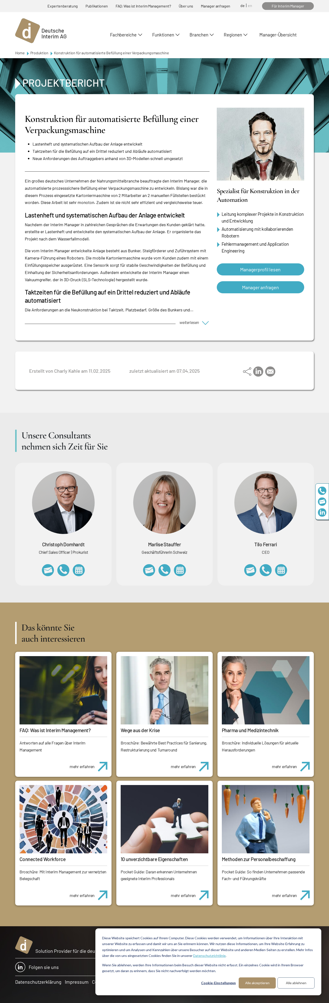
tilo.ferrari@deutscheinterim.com (250, 570)
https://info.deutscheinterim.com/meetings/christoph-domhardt (79, 570)
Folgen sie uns (44, 967)
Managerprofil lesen (260, 269)
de (242, 5)
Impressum (77, 982)
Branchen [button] (199, 34)
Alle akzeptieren (257, 983)
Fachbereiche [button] (123, 34)
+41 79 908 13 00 (164, 570)
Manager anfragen (215, 6)
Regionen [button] (233, 34)
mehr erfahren (82, 766)
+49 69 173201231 (266, 570)
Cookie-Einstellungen (218, 983)
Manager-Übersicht (277, 34)
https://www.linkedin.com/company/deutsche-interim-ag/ (322, 512)
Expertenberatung (62, 6)
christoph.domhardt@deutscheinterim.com (48, 570)
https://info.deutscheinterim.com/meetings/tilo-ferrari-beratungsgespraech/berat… (281, 570)
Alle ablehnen (296, 983)
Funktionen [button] (163, 34)
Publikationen (97, 6)
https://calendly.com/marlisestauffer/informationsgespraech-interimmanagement (180, 570)
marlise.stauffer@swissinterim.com (149, 570)
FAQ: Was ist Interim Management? (143, 6)
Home (20, 52)
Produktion (39, 52)
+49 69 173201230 (322, 490)
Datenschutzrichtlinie (209, 956)
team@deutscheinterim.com (322, 501)
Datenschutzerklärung (38, 982)
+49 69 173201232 (63, 570)
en (250, 5)
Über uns (186, 6)
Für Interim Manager (288, 6)
